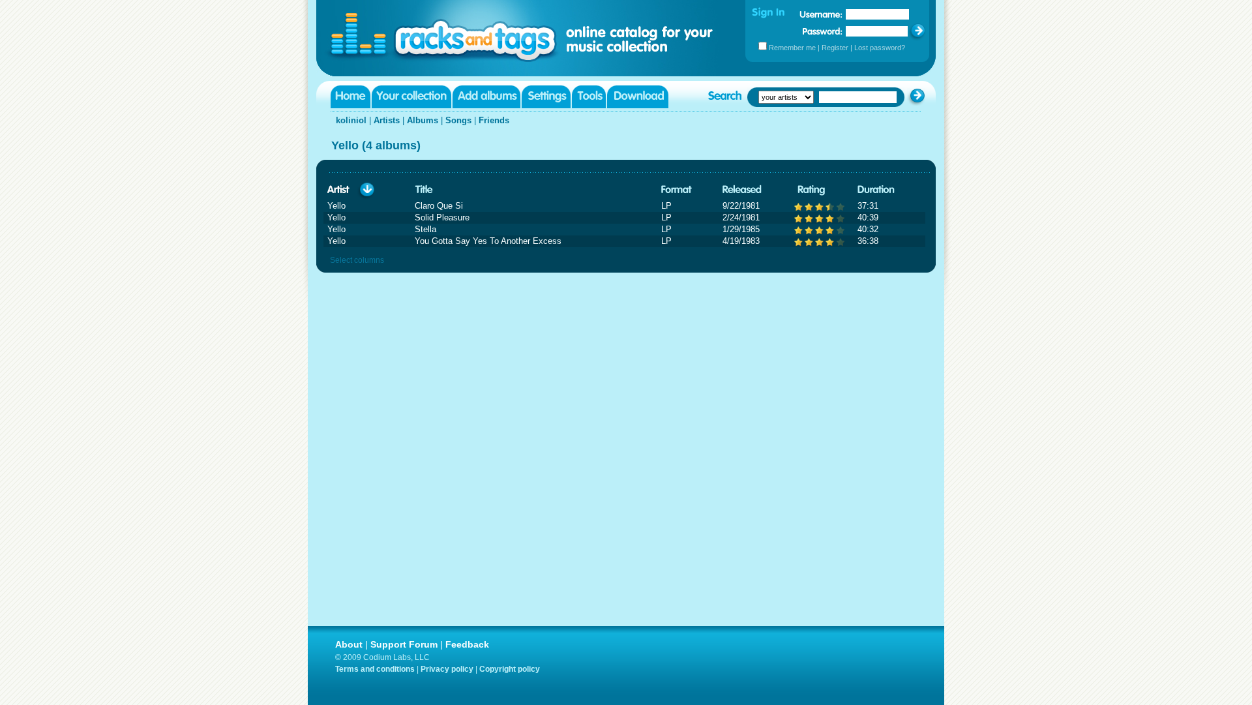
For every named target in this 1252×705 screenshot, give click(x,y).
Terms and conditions (375, 669)
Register (835, 48)
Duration (876, 190)
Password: (822, 31)
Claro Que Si (439, 206)
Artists (387, 120)
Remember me (792, 48)
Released (742, 190)
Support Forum (404, 644)
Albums (422, 120)
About (349, 644)
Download (637, 96)
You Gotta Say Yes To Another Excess (488, 241)
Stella (425, 229)
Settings (546, 96)
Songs (458, 120)
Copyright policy (509, 669)
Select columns (357, 260)
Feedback (467, 644)
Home (350, 96)
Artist (338, 190)
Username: (820, 14)
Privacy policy (447, 669)
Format (676, 190)
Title (424, 190)
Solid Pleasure (442, 217)
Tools (589, 96)
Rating (811, 190)
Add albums (486, 96)
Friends (494, 120)
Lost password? (879, 48)
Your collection (411, 96)
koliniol (351, 120)
